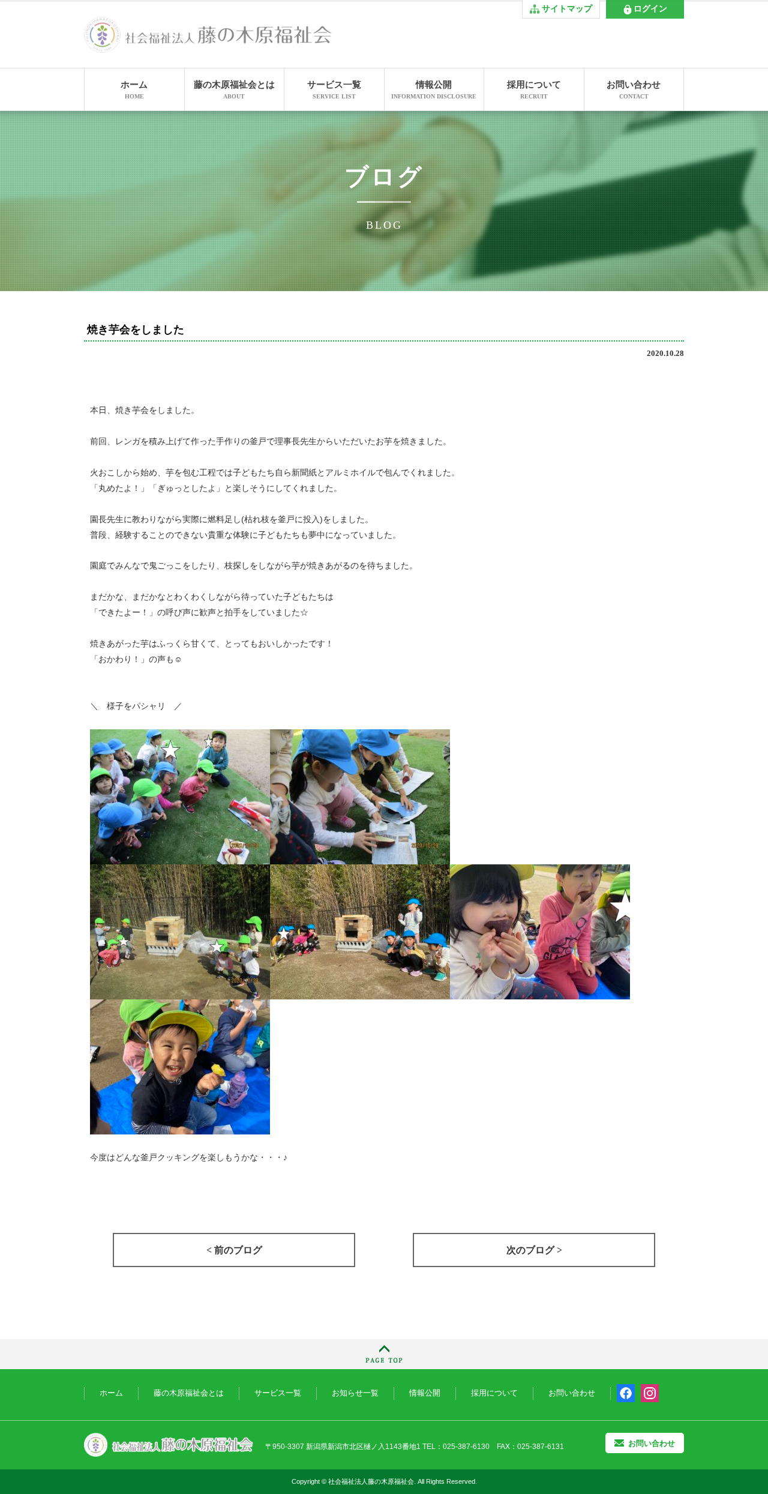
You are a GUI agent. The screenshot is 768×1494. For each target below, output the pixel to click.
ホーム (134, 90)
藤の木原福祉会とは (234, 90)
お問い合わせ (634, 90)
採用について (534, 90)
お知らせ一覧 (355, 1392)
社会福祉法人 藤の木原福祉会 (168, 1445)
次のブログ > (534, 1250)
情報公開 (433, 90)
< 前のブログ (234, 1250)
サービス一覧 (334, 90)
